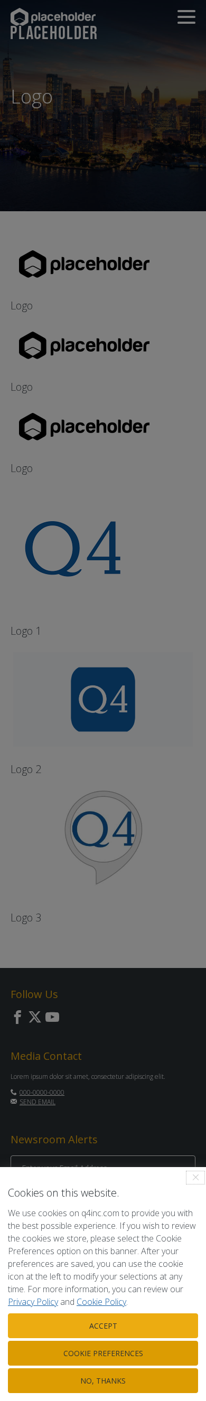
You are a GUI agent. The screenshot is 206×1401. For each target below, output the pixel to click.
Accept (103, 1326)
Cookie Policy (101, 1302)
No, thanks (103, 1381)
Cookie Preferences (103, 1353)
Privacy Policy (33, 1302)
